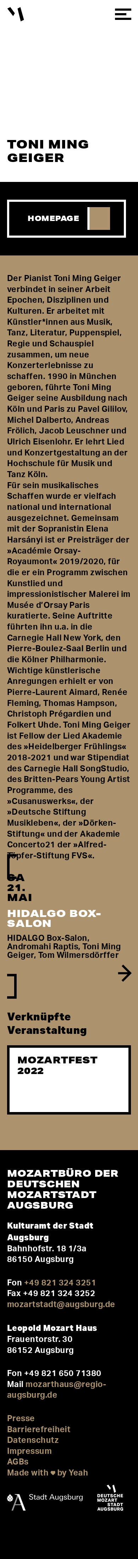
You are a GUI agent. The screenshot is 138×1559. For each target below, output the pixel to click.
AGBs (18, 1462)
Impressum (29, 1451)
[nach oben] (14, 1534)
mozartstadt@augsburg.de (61, 1304)
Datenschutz (33, 1440)
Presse (21, 1418)
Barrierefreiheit (38, 1429)
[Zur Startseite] (15, 14)
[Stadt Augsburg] (45, 1499)
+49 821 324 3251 (60, 1283)
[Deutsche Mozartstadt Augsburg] (110, 1499)
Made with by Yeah (47, 1473)
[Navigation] (123, 14)
